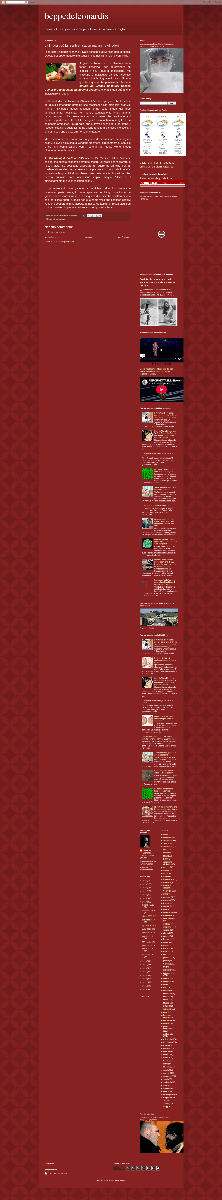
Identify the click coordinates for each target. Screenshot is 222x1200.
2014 (144, 975)
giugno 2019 (147, 932)
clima (165, 873)
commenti (167, 876)
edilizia (166, 930)
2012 (144, 982)
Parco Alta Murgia (167, 1016)
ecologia (166, 924)
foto (164, 954)
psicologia (167, 1039)
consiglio (167, 883)
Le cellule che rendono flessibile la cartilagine (163, 470)
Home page (87, 237)
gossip (166, 961)
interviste (167, 981)
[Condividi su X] (94, 215)
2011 (144, 986)
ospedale (167, 1009)
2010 (144, 989)
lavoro (165, 984)
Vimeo (152, 374)
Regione (166, 1045)
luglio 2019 (146, 929)
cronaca (166, 900)
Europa (166, 939)
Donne (166, 915)
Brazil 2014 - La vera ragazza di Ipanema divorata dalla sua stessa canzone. (157, 282)
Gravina (166, 964)
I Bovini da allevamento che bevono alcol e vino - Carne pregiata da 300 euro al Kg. (165, 809)
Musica (166, 1003)
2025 (144, 881)
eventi (165, 942)
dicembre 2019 (148, 905)
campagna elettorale (167, 863)
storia (165, 1088)
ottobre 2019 (147, 916)
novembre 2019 (148, 911)
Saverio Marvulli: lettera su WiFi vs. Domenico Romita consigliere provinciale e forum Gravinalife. (165, 434)
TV (164, 1101)
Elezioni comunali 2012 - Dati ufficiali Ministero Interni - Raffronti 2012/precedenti (159, 738)
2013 (144, 979)
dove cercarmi (169, 919)
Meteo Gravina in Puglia (163, 114)
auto (165, 853)
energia (166, 936)
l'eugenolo (77, 123)
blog (165, 856)
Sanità (166, 1061)
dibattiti (166, 906)
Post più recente (52, 237)
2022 (144, 891)
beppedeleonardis (76, 15)
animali (166, 844)
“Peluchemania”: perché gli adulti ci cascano (165, 488)
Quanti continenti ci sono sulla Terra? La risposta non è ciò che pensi (165, 541)
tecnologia (167, 1095)
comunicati (167, 880)
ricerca (166, 1051)
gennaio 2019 (147, 954)
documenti (167, 912)
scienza (62, 219)
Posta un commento (56, 232)
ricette (165, 1055)
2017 (144, 965)
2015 (144, 972)
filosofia (166, 948)
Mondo (166, 994)
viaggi (165, 1107)
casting (166, 867)
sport (165, 1085)
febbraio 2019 (147, 949)
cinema (166, 870)
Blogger (123, 1180)
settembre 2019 (148, 920)
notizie (166, 1006)
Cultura (166, 903)
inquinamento (169, 973)
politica (166, 1023)
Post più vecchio (123, 237)
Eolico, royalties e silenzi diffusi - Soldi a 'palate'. (164, 772)
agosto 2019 (147, 926)
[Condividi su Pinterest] (100, 215)
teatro (165, 1091)
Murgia (166, 997)
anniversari (167, 847)
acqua (165, 834)
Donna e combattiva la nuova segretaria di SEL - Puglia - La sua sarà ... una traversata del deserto (165, 563)
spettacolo (167, 1082)
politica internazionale (169, 1028)
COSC (166, 894)
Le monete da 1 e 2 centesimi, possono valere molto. (165, 660)
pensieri (166, 1020)
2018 (144, 961)
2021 (144, 895)
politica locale (169, 1034)
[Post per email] (84, 215)
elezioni (166, 933)
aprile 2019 (147, 942)
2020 (144, 898)
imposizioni (168, 970)
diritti (165, 909)
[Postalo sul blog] (91, 215)
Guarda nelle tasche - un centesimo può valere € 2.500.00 (164, 718)
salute (165, 1058)
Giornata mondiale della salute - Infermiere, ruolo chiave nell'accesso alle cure (164, 522)
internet (166, 978)
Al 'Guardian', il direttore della (64, 158)
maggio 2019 (147, 936)
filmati (165, 945)
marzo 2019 (147, 945)
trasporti (166, 1098)
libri (164, 988)
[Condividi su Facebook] (97, 215)
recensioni (167, 1042)
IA (164, 967)
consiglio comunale (167, 887)
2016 (144, 968)
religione (167, 1048)
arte (164, 850)
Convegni (167, 891)
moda (165, 991)
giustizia (166, 958)
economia (167, 927)
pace (165, 1012)
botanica (166, 859)
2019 (144, 902)
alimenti (55, 219)
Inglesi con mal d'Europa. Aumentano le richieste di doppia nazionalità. (164, 582)
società (166, 1073)
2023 (144, 888)
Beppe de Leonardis (147, 851)
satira (165, 1064)
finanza (166, 951)
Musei (165, 1000)
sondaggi (167, 1076)
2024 (144, 884)
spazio (166, 1079)
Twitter (166, 1104)
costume (166, 897)
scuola (166, 1070)
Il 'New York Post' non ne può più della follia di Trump (165, 414)
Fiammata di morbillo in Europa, (156, 505)
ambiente (167, 841)
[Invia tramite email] (88, 215)
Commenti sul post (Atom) (63, 242)
